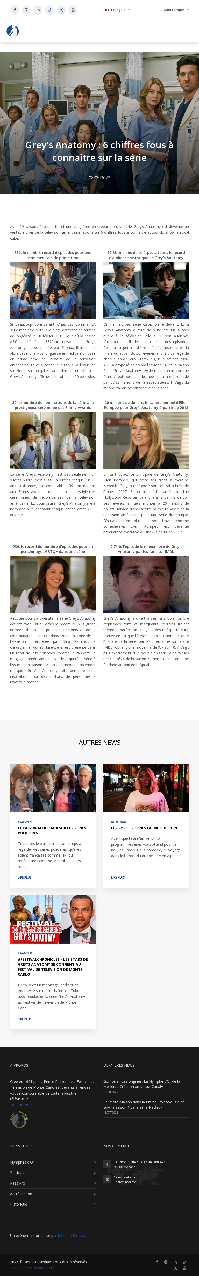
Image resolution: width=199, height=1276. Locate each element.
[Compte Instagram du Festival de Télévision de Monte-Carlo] (165, 1261)
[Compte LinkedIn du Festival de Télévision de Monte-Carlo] (175, 1261)
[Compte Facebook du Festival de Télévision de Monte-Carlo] (157, 1261)
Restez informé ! (126, 1182)
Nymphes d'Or (22, 1162)
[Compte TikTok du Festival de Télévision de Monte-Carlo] (184, 1261)
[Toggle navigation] (188, 30)
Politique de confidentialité (32, 1267)
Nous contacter (125, 1177)
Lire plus (25, 877)
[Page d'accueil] (12, 31)
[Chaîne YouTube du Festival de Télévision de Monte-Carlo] (184, 1267)
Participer (18, 1172)
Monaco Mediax (71, 1235)
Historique (18, 1204)
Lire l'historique (22, 1104)
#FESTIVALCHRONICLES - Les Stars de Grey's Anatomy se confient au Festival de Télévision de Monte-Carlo (53, 967)
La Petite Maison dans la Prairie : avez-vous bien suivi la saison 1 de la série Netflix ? (143, 1105)
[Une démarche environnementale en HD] (19, 1122)
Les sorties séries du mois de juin (144, 827)
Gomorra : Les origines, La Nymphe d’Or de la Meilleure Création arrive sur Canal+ (141, 1084)
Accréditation (21, 1193)
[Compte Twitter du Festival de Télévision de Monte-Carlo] (175, 1267)
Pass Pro (17, 1183)
